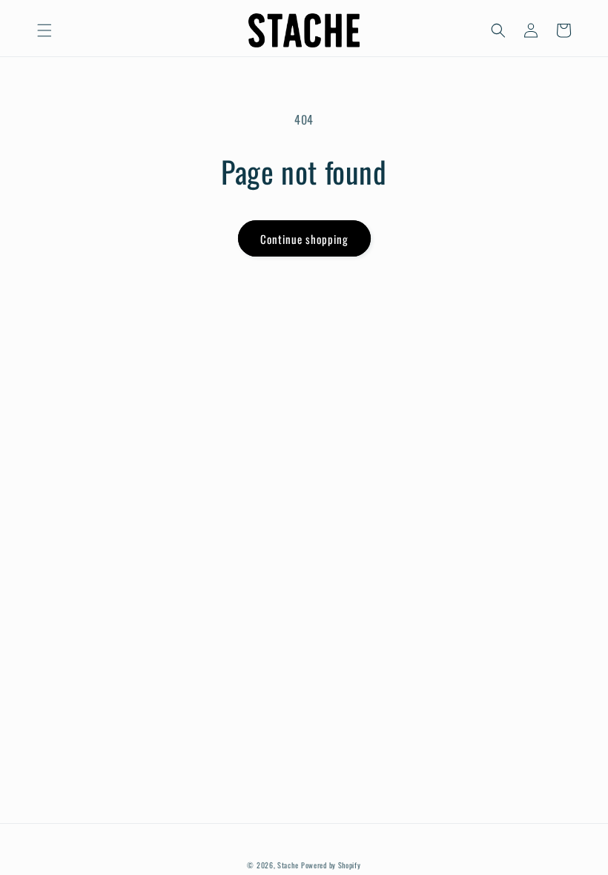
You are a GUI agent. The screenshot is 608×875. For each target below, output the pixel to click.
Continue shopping (304, 239)
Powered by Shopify (331, 865)
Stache (287, 865)
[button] (44, 30)
